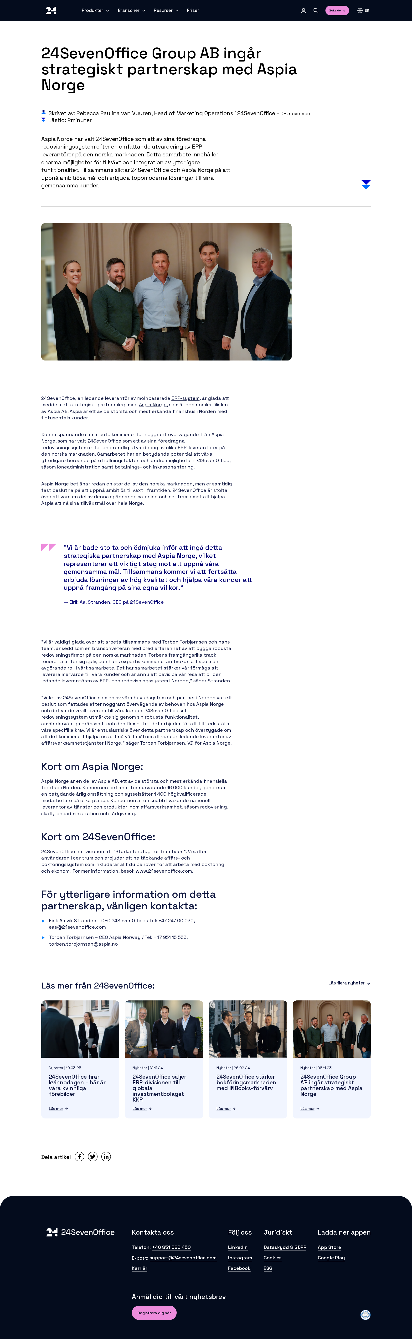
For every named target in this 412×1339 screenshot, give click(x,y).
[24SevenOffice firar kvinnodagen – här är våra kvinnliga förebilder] (80, 1029)
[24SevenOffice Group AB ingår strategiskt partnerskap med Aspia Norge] (332, 1029)
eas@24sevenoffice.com (77, 927)
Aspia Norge (153, 405)
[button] (363, 10)
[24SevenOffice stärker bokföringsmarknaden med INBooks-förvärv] (248, 1029)
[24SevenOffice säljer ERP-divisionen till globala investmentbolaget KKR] (164, 1029)
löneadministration (79, 467)
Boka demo (337, 10)
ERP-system (185, 398)
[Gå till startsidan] (51, 10)
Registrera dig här (154, 1312)
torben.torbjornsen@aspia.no (83, 944)
